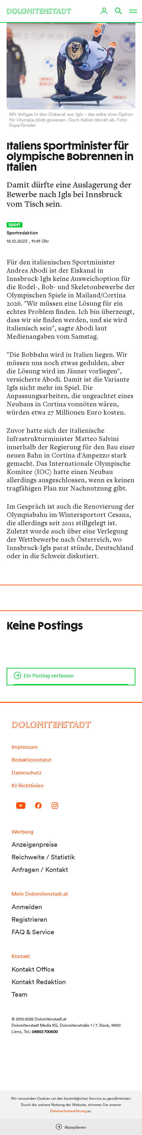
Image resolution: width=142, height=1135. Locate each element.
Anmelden (27, 907)
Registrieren (29, 919)
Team (19, 994)
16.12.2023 (17, 241)
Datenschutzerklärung (68, 1111)
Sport (14, 225)
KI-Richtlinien (28, 785)
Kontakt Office (33, 969)
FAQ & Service (33, 932)
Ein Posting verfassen (49, 675)
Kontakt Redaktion (39, 982)
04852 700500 (45, 1031)
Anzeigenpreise (34, 844)
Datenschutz (26, 772)
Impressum (25, 746)
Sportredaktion (22, 232)
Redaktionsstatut (32, 759)
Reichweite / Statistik (43, 857)
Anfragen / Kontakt (40, 870)
